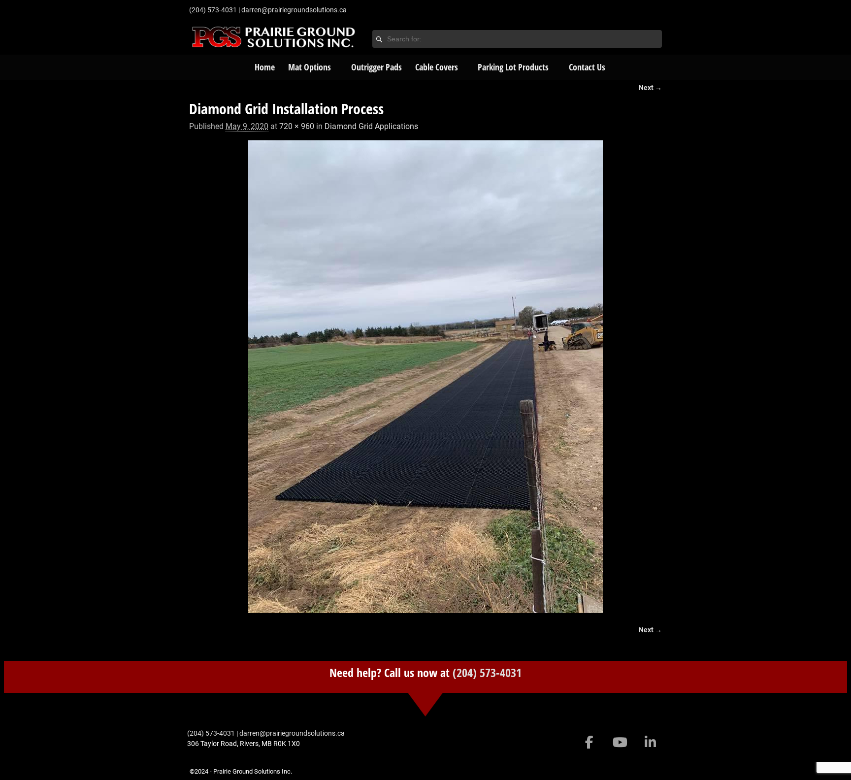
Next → (650, 88)
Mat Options (309, 67)
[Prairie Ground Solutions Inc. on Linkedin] (650, 742)
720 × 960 (296, 126)
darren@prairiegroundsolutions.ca (294, 10)
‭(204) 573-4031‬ (213, 10)
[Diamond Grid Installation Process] (425, 376)
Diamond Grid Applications (371, 126)
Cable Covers (436, 67)
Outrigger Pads (376, 67)
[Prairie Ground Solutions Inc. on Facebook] (589, 742)
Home (265, 67)
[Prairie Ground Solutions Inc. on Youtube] (619, 742)
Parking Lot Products (513, 67)
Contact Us (587, 67)
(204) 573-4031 (487, 672)
